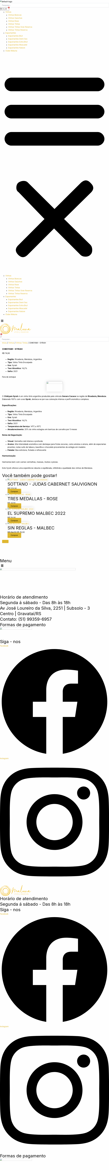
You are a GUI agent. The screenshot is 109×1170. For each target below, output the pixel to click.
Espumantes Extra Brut (18, 42)
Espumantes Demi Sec (17, 39)
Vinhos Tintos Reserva (17, 30)
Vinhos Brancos (15, 15)
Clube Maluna (11, 51)
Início (4, 343)
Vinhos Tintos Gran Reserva (20, 27)
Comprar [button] (14, 491)
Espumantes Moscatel (17, 45)
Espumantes (10, 33)
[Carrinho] (1, 335)
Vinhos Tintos (14, 24)
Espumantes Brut (15, 36)
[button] (54, 164)
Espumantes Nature (16, 48)
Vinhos (8, 12)
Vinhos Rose (13, 21)
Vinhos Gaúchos (15, 18)
